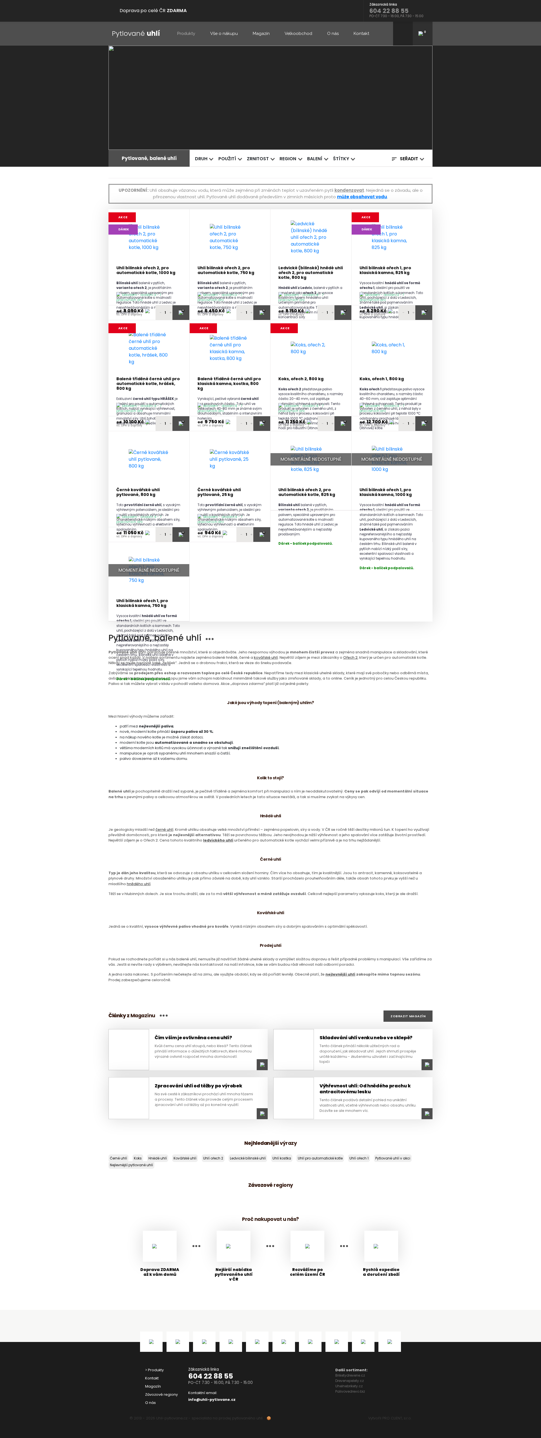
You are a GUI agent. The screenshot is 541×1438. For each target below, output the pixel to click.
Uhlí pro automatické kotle (320, 1158)
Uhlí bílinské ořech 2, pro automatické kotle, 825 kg (306, 492)
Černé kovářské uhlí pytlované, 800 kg (138, 492)
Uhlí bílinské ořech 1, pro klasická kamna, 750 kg (142, 603)
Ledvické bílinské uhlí (248, 1158)
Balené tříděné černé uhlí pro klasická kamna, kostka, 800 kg (229, 384)
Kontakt (361, 33)
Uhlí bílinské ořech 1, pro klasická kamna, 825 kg (385, 270)
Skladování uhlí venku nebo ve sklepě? (366, 1038)
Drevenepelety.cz (349, 1380)
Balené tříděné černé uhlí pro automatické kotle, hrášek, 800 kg (148, 384)
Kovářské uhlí (185, 1158)
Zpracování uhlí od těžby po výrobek (198, 1086)
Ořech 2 (350, 657)
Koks (138, 1158)
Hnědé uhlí (157, 1158)
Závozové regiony (161, 1394)
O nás (333, 33)
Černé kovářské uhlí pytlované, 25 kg (219, 492)
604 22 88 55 (210, 1376)
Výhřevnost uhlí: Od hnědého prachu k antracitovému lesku (365, 1089)
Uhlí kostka (281, 1158)
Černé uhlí (118, 1158)
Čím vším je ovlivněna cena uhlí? (193, 1038)
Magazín (261, 33)
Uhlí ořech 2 (213, 1158)
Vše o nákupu (224, 33)
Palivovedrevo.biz (350, 1391)
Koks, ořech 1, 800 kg (382, 379)
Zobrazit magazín (408, 1016)
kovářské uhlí (266, 657)
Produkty (186, 33)
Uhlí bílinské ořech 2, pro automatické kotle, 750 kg (226, 270)
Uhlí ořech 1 (359, 1158)
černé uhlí (164, 829)
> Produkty (154, 1370)
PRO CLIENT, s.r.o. (396, 1418)
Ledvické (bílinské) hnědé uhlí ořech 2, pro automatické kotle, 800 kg (310, 273)
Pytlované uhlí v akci (392, 1158)
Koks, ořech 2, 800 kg (300, 379)
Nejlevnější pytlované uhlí (131, 1165)
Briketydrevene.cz (350, 1375)
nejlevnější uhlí (340, 974)
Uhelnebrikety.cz (349, 1386)
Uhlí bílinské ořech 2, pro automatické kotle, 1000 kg (145, 270)
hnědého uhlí (138, 884)
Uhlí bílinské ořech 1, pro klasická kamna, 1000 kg (386, 492)
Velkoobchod (298, 33)
